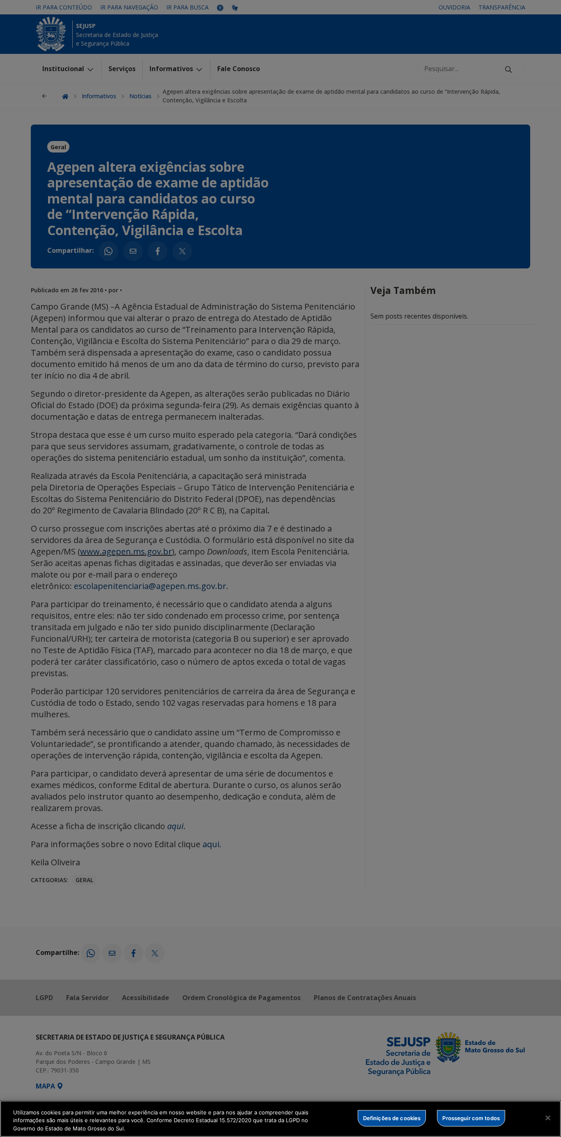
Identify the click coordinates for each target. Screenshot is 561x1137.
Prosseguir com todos (471, 1117)
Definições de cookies (392, 1117)
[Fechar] (548, 1118)
